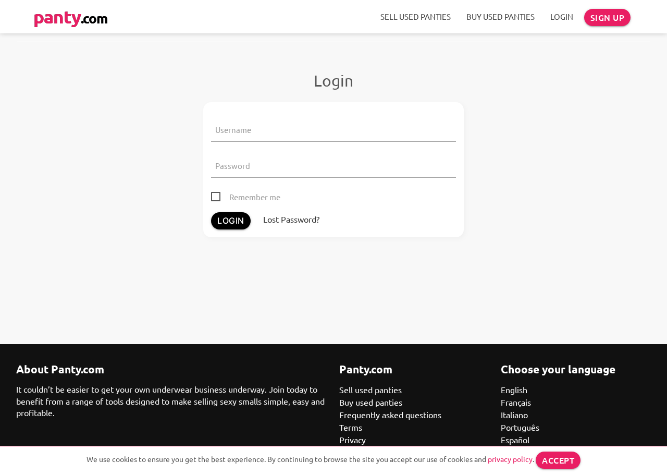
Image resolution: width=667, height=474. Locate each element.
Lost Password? (291, 219)
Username (233, 130)
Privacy (352, 439)
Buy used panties (500, 16)
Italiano (514, 414)
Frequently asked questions (390, 414)
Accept (558, 460)
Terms (350, 427)
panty (70, 16)
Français (516, 402)
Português (520, 427)
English (514, 389)
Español (515, 439)
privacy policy (510, 459)
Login (561, 16)
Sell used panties (415, 16)
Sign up (607, 17)
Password (232, 166)
